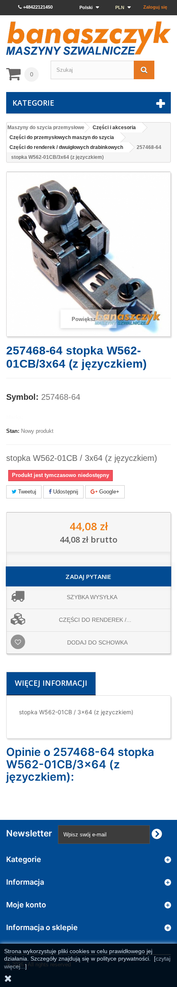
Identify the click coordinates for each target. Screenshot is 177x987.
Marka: (14, 417)
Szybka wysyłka (92, 597)
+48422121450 (37, 7)
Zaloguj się (155, 7)
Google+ (108, 492)
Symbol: (22, 397)
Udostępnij (64, 492)
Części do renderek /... (95, 619)
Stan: (12, 431)
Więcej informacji (51, 683)
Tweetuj (26, 492)
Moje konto (26, 904)
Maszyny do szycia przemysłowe (45, 127)
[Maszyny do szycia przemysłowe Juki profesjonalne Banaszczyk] (88, 38)
